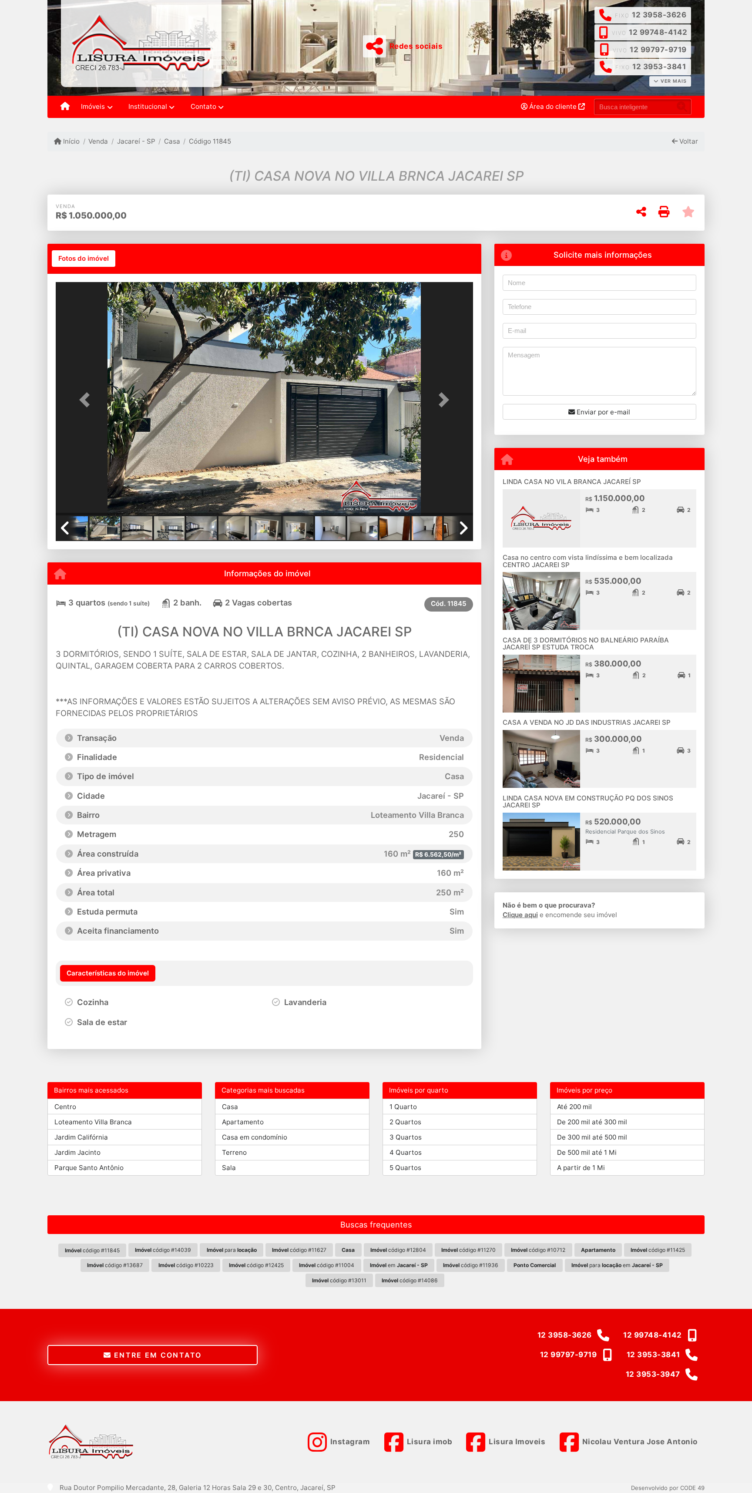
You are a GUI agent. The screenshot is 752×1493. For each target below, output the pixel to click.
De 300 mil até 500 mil (592, 1137)
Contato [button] (203, 106)
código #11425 (658, 1250)
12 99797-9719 (658, 49)
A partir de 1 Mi (581, 1167)
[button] (87, 399)
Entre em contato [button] (156, 1355)
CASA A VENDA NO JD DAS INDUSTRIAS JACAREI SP (587, 722)
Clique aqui (520, 915)
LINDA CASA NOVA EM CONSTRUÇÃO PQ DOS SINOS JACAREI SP (588, 802)
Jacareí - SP (136, 141)
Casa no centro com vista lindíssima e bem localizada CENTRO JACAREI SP (588, 561)
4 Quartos (405, 1152)
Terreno (234, 1152)
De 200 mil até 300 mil (592, 1122)
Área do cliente (552, 106)
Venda (98, 141)
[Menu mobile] (65, 107)
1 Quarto (403, 1107)
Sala (229, 1167)
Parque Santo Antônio (89, 1167)
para (232, 1250)
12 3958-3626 (659, 14)
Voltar (688, 141)
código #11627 (299, 1250)
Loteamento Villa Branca (93, 1122)
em (399, 1265)
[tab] (83, 258)
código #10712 (538, 1250)
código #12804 (398, 1250)
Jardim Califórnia (81, 1137)
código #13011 (339, 1280)
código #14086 (410, 1280)
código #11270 (468, 1250)
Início (70, 141)
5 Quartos (405, 1167)
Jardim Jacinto (77, 1152)
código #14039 (163, 1250)
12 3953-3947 (653, 1374)
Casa (172, 141)
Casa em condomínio (254, 1137)
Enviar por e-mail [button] (602, 412)
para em (617, 1265)
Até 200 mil (574, 1107)
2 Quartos (405, 1122)
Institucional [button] (147, 106)
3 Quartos (405, 1137)
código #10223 (186, 1265)
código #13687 (115, 1265)
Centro (65, 1107)
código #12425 (256, 1265)
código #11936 (470, 1265)
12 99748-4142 (658, 32)
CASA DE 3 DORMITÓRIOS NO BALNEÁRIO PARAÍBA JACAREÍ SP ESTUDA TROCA (586, 644)
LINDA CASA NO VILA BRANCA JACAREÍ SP (572, 481)
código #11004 (326, 1265)
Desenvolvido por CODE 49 (668, 1487)
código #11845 (92, 1250)
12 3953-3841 (659, 66)
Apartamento (243, 1122)
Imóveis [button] (93, 106)
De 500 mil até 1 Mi (587, 1152)
